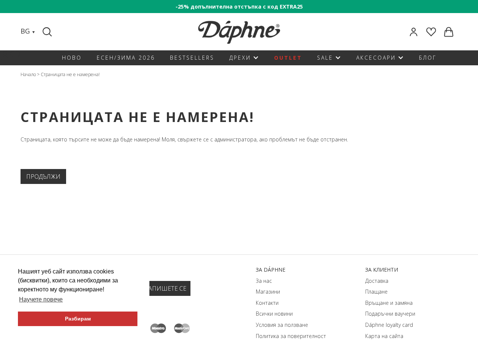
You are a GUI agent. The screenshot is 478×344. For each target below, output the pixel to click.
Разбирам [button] (78, 319)
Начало (28, 74)
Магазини (268, 291)
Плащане (376, 291)
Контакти (267, 302)
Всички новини (274, 313)
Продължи (43, 176)
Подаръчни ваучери (390, 313)
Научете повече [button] (41, 299)
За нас (264, 280)
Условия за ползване (282, 324)
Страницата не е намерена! (70, 74)
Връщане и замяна (389, 302)
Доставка (376, 280)
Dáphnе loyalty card (389, 324)
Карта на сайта (384, 336)
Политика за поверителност (291, 336)
